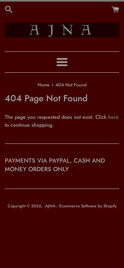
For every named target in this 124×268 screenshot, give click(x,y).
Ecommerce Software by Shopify (88, 206)
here (113, 117)
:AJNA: (50, 206)
